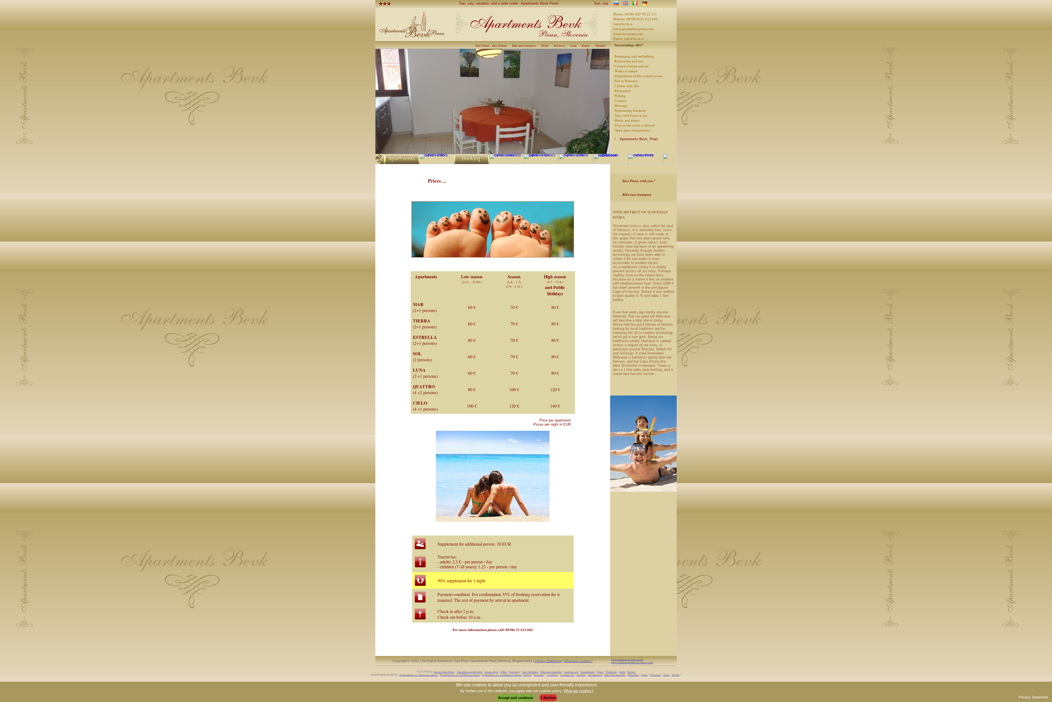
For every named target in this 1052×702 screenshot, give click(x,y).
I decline (548, 698)
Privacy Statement (1033, 697)
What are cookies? (578, 691)
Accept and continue (515, 698)
